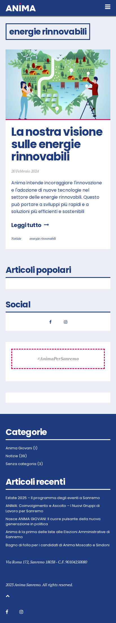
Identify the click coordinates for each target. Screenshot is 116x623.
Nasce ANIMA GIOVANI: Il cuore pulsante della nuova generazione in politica (53, 521)
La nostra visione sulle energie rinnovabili (57, 144)
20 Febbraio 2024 (25, 171)
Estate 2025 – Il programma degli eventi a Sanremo (53, 497)
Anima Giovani (19, 448)
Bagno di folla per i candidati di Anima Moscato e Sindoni (58, 545)
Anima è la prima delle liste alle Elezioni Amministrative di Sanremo (58, 534)
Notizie (16, 238)
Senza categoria (21, 463)
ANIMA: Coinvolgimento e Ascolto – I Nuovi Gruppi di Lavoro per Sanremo (53, 508)
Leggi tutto (26, 225)
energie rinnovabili (43, 238)
